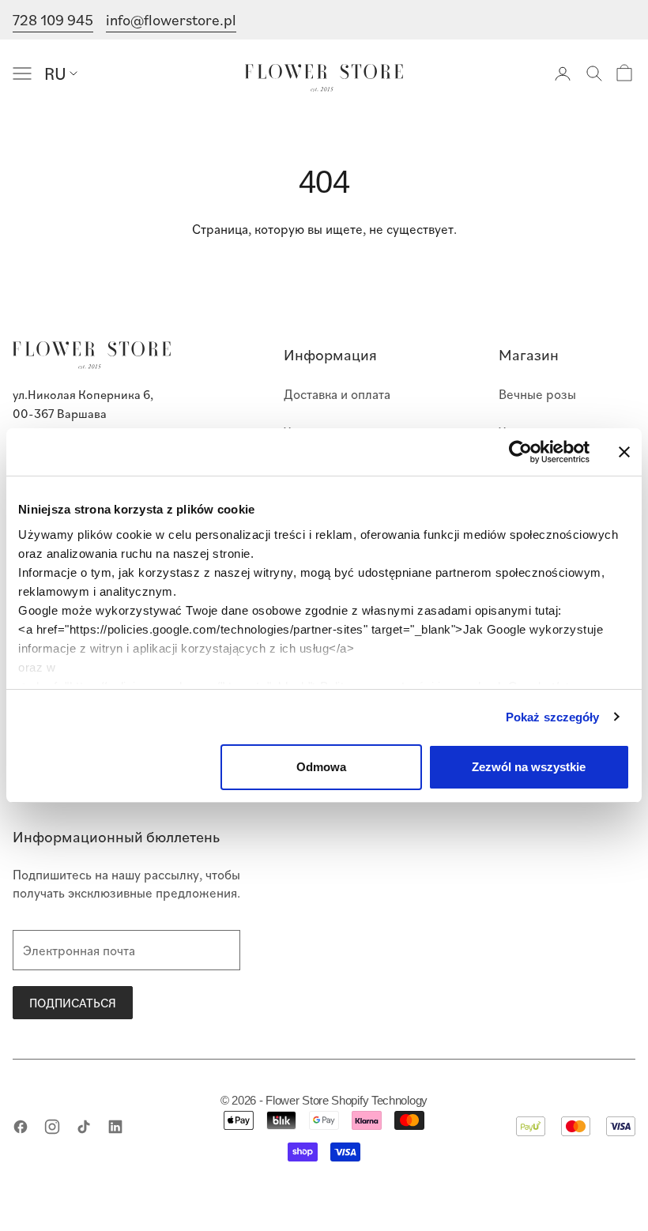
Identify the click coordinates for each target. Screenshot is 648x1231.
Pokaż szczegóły (553, 717)
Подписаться (72, 1003)
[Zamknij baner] (624, 451)
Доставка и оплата (337, 394)
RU (55, 73)
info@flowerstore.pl (171, 19)
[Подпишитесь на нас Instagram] (52, 1127)
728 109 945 (53, 19)
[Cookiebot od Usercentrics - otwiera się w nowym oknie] (520, 452)
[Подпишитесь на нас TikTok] (84, 1127)
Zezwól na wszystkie (529, 767)
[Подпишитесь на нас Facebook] (20, 1127)
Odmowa (321, 767)
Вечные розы (537, 394)
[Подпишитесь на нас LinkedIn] (115, 1127)
